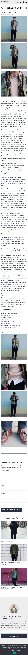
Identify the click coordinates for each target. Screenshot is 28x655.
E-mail (3, 493)
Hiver (12, 14)
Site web (3, 501)
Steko (9, 332)
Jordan (2, 14)
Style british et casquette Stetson (12, 587)
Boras (2, 588)
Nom (3, 485)
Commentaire (5, 470)
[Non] (26, 649)
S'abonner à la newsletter (5, 2)
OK (14, 652)
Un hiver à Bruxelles (7, 540)
